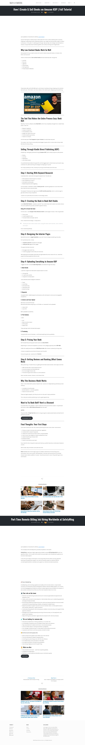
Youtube (11, 733)
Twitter (11, 728)
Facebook (11, 727)
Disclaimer (28, 730)
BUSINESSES (63, 2)
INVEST (69, 2)
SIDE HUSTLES (55, 2)
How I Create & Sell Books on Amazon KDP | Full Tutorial (42, 9)
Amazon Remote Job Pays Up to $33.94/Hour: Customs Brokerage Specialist (52, 511)
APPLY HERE (25, 656)
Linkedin (11, 730)
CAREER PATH (47, 2)
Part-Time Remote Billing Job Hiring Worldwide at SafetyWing (42, 519)
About (27, 727)
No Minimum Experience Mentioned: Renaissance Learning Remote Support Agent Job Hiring (30, 716)
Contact (27, 728)
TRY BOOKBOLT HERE (26, 418)
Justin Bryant (41, 36)
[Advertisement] (42, 27)
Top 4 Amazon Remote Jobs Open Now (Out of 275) (53, 496)
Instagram (12, 735)
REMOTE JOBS (38, 2)
